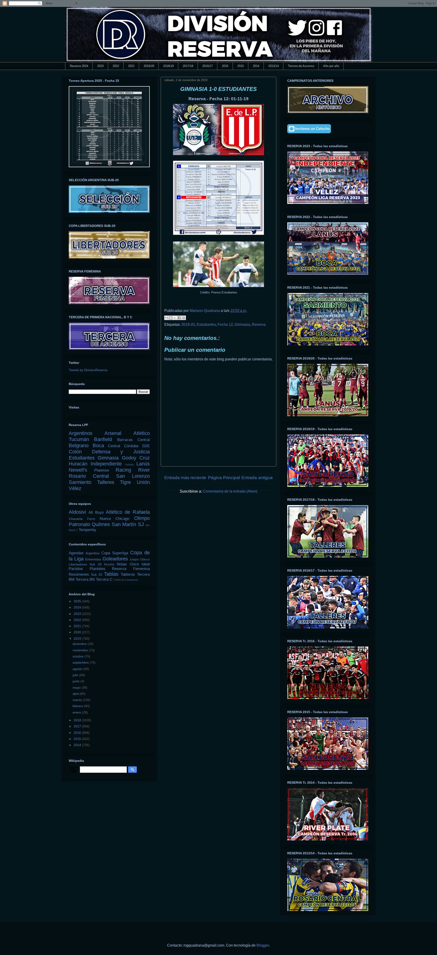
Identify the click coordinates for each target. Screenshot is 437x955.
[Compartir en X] (175, 318)
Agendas (76, 553)
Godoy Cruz (136, 458)
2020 (78, 632)
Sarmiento (80, 482)
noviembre (81, 650)
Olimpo (142, 518)
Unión (143, 482)
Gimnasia (242, 324)
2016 (225, 66)
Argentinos (80, 433)
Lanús (143, 464)
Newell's (78, 470)
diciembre (80, 644)
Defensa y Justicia (121, 451)
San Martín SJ (128, 524)
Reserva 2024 (79, 66)
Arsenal (112, 433)
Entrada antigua (257, 477)
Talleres (105, 482)
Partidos (76, 569)
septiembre (81, 662)
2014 (256, 66)
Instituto (129, 464)
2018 (78, 720)
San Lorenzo (133, 476)
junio (76, 681)
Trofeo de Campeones (126, 579)
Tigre (125, 482)
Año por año (331, 66)
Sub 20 (96, 574)
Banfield (103, 439)
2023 (100, 66)
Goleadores (115, 559)
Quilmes (101, 524)
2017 (78, 726)
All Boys (96, 512)
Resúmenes (79, 574)
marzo (78, 700)
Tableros (128, 574)
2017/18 (188, 66)
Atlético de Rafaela (128, 512)
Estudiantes (206, 324)
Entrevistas (93, 559)
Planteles (97, 569)
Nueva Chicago (114, 518)
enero (77, 712)
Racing (123, 470)
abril (76, 694)
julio (76, 675)
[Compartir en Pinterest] (183, 318)
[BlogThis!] (170, 318)
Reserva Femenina (131, 569)
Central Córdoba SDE (129, 446)
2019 (78, 638)
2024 (78, 607)
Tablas (111, 574)
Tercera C (104, 579)
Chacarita (76, 519)
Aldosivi (77, 512)
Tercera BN (85, 579)
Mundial (109, 564)
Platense (101, 470)
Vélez (75, 488)
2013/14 (273, 66)
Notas (122, 564)
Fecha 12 (225, 324)
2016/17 (207, 66)
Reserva (259, 324)
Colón (75, 451)
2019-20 (188, 324)
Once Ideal (140, 564)
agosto (78, 669)
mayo (77, 687)
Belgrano (79, 445)
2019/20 (149, 66)
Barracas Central (133, 440)
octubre (78, 656)
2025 (78, 601)
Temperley (87, 530)
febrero (78, 706)
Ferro (91, 519)
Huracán (78, 464)
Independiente (106, 464)
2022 (116, 66)
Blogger (263, 945)
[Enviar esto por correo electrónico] (166, 318)
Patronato (79, 524)
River (144, 470)
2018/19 (168, 66)
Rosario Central (89, 476)
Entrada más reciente (185, 477)
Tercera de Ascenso (301, 66)
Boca (98, 445)
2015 (240, 66)
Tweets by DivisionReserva (88, 370)
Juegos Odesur (140, 559)
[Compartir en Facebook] (179, 318)
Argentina (92, 553)
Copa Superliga (114, 553)
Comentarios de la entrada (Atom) (230, 491)
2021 (131, 66)
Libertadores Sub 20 (85, 564)
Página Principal (224, 477)
